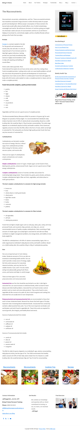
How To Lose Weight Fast (62, 47)
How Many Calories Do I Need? (63, 60)
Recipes (71, 367)
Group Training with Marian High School (65, 89)
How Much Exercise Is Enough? (63, 81)
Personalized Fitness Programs (63, 52)
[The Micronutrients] (30, 377)
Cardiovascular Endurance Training (64, 68)
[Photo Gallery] (61, 399)
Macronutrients (9, 367)
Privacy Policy (42, 429)
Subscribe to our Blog (8, 413)
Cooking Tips (50, 367)
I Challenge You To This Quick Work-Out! (65, 84)
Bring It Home (7, 3)
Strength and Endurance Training (64, 66)
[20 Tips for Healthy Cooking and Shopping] (50, 377)
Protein (4, 44)
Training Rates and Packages (62, 55)
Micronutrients (30, 367)
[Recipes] (71, 377)
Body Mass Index (59, 63)
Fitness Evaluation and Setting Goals (65, 50)
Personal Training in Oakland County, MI (65, 58)
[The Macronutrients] (9, 377)
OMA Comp (52, 429)
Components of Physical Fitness (63, 44)
